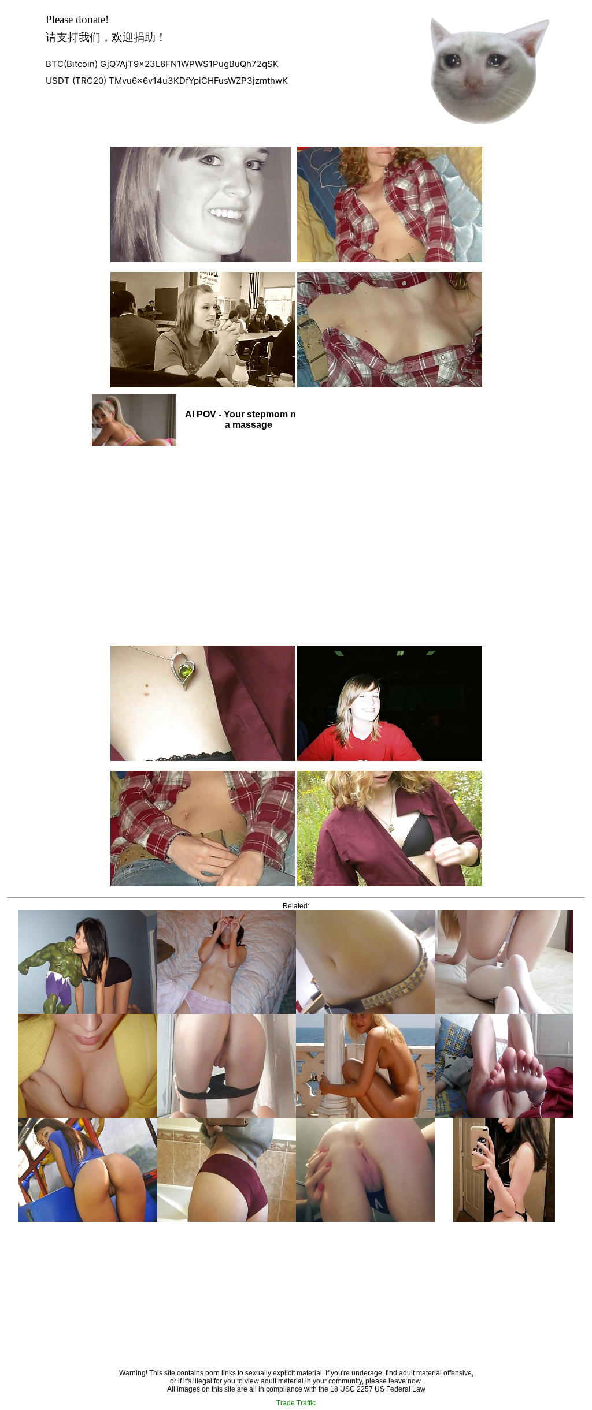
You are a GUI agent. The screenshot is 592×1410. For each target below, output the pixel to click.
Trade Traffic (296, 1403)
